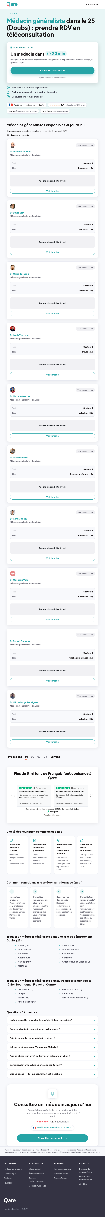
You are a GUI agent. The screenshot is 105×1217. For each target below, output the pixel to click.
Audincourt (24, 957)
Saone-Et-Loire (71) (72, 989)
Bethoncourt (69, 953)
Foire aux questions (62, 1169)
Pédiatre (7, 1178)
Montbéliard (24, 949)
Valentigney (24, 961)
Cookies (83, 1184)
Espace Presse (60, 1178)
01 (26, 756)
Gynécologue (10, 1173)
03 (39, 756)
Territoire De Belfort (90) (75, 997)
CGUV (24, 1209)
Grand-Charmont (71, 949)
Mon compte (92, 4)
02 (32, 756)
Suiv (55, 756)
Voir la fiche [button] (52, 191)
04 (45, 756)
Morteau (22, 965)
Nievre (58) (23, 997)
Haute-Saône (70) (27, 1001)
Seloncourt (68, 945)
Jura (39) (22, 993)
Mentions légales (11, 1209)
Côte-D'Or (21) (25, 989)
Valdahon (67, 957)
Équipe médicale (36, 1173)
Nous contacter (61, 1173)
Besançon (23, 945)
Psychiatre (8, 1183)
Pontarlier (23, 953)
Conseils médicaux (37, 1185)
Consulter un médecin (50, 1138)
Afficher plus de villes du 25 (76, 961)
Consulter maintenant (52, 70)
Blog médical (34, 1169)
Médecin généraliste (13, 1169)
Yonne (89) (67, 993)
